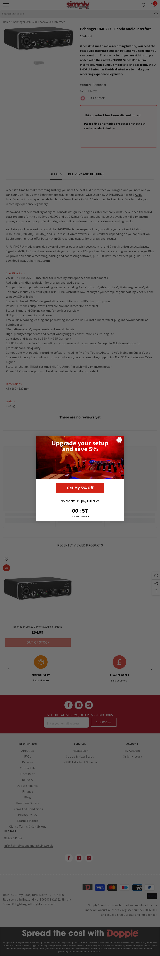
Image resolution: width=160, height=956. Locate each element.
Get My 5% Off (80, 487)
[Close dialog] (119, 440)
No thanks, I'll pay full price (80, 501)
